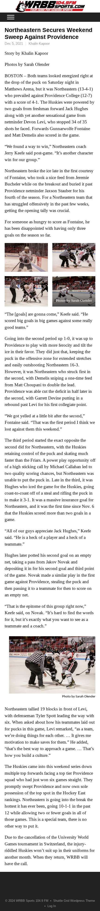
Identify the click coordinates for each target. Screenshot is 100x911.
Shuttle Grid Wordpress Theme (74, 900)
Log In (51, 906)
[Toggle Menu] (10, 17)
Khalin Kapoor (39, 43)
